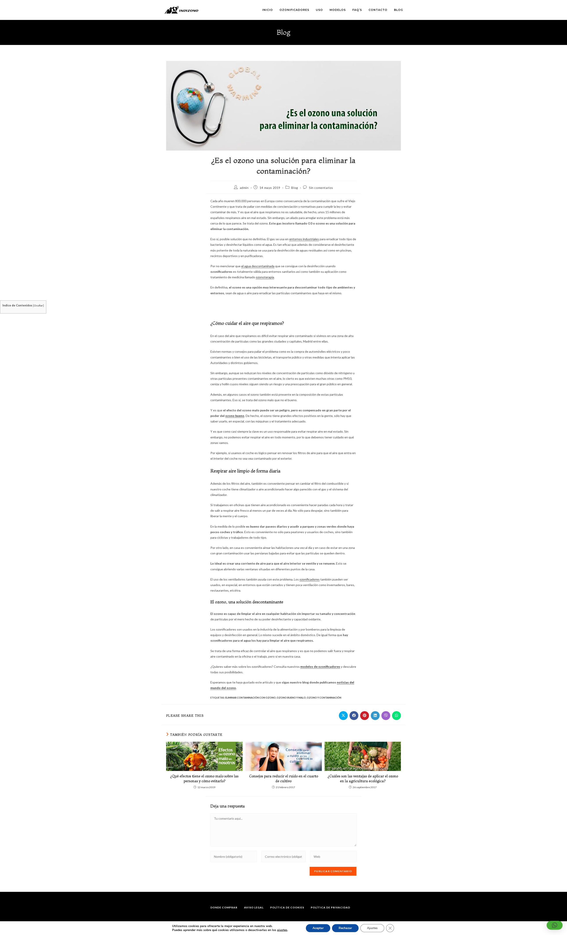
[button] (555, 925)
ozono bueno (234, 416)
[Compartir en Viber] (385, 715)
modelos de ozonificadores (320, 666)
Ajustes (372, 928)
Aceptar (318, 928)
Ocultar (38, 305)
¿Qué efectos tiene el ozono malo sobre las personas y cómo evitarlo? (204, 778)
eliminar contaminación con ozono (250, 697)
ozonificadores (309, 579)
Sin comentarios (321, 188)
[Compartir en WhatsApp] (396, 715)
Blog (294, 188)
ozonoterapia (265, 277)
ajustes (282, 930)
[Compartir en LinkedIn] (375, 715)
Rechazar (345, 928)
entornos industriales (304, 239)
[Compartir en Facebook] (354, 715)
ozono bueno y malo (291, 697)
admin (244, 188)
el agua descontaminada (257, 266)
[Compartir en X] (343, 715)
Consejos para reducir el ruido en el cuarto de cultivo (283, 778)
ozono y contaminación (324, 697)
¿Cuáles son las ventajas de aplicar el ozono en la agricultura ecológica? (363, 778)
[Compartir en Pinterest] (364, 715)
